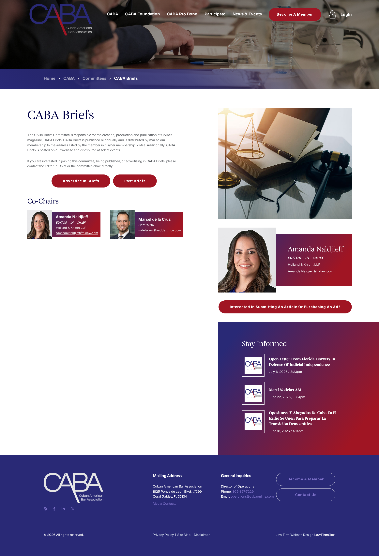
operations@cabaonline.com (252, 496)
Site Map (183, 535)
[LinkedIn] (63, 508)
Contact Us (305, 495)
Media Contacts (164, 503)
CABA (112, 13)
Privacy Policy (163, 535)
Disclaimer (202, 535)
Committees (94, 78)
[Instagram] (45, 508)
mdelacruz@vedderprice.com (159, 230)
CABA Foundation (142, 13)
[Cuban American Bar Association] (60, 19)
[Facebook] (54, 508)
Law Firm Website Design (294, 535)
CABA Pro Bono (182, 13)
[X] (73, 508)
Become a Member (295, 14)
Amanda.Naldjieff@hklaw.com (77, 233)
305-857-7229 (243, 491)
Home (49, 78)
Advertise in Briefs (81, 181)
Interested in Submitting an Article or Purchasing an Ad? (285, 307)
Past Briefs (134, 181)
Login (346, 14)
